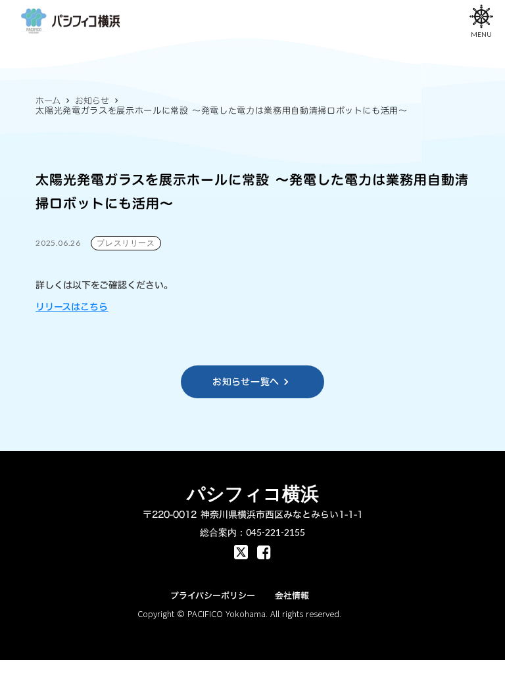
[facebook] (241, 552)
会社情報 (292, 595)
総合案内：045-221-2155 (252, 532)
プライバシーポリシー (212, 595)
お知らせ (92, 100)
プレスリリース (126, 243)
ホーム (48, 100)
